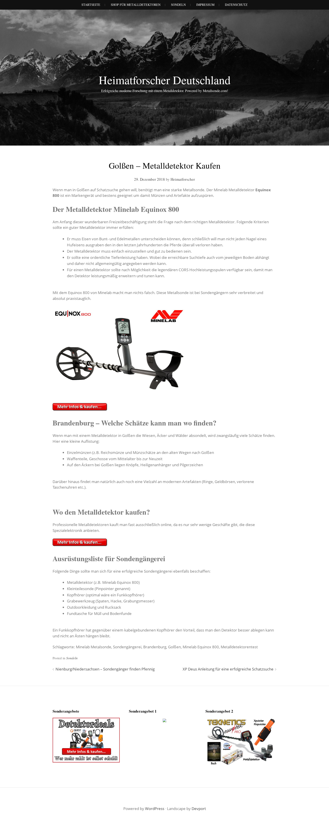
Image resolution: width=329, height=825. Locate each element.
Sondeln (72, 658)
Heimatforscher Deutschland (165, 80)
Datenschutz (236, 4)
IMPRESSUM (205, 4)
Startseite (90, 4)
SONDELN (178, 4)
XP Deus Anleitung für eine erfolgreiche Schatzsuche (228, 669)
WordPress (154, 808)
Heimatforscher (183, 179)
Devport (199, 808)
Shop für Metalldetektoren (135, 4)
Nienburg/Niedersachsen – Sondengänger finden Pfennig (105, 669)
